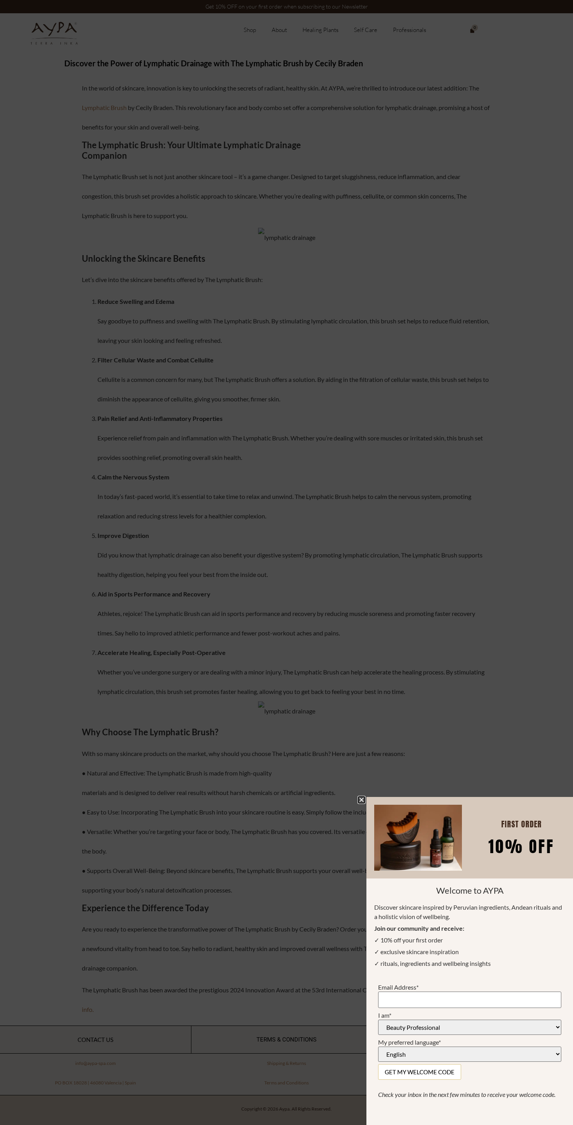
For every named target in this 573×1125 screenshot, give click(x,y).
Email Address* (398, 987)
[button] (361, 800)
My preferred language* (409, 1042)
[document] (286, 562)
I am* (384, 1015)
